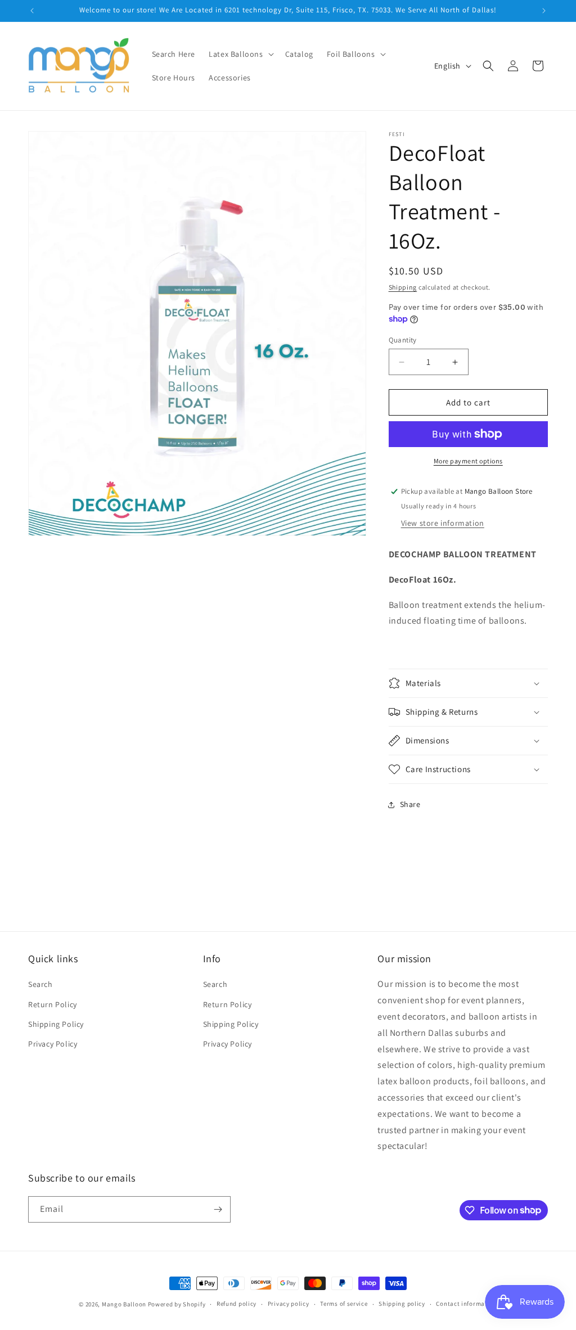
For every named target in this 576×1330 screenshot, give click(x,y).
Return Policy (52, 1004)
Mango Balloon (124, 1304)
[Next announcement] (544, 10)
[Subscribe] (217, 1209)
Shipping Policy (56, 1024)
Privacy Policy (52, 1044)
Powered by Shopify (177, 1304)
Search (40, 984)
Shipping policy (402, 1304)
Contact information (466, 1304)
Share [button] (410, 804)
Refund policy (236, 1304)
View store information (442, 523)
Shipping (403, 287)
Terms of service (343, 1304)
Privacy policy (288, 1304)
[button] (240, 54)
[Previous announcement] (32, 10)
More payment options (468, 461)
